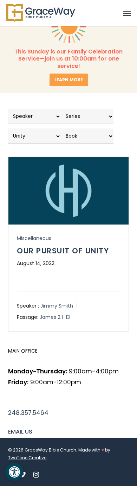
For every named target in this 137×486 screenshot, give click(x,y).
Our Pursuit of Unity (63, 251)
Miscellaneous (34, 238)
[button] (127, 13)
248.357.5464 (28, 413)
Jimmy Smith (56, 305)
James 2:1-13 (55, 317)
